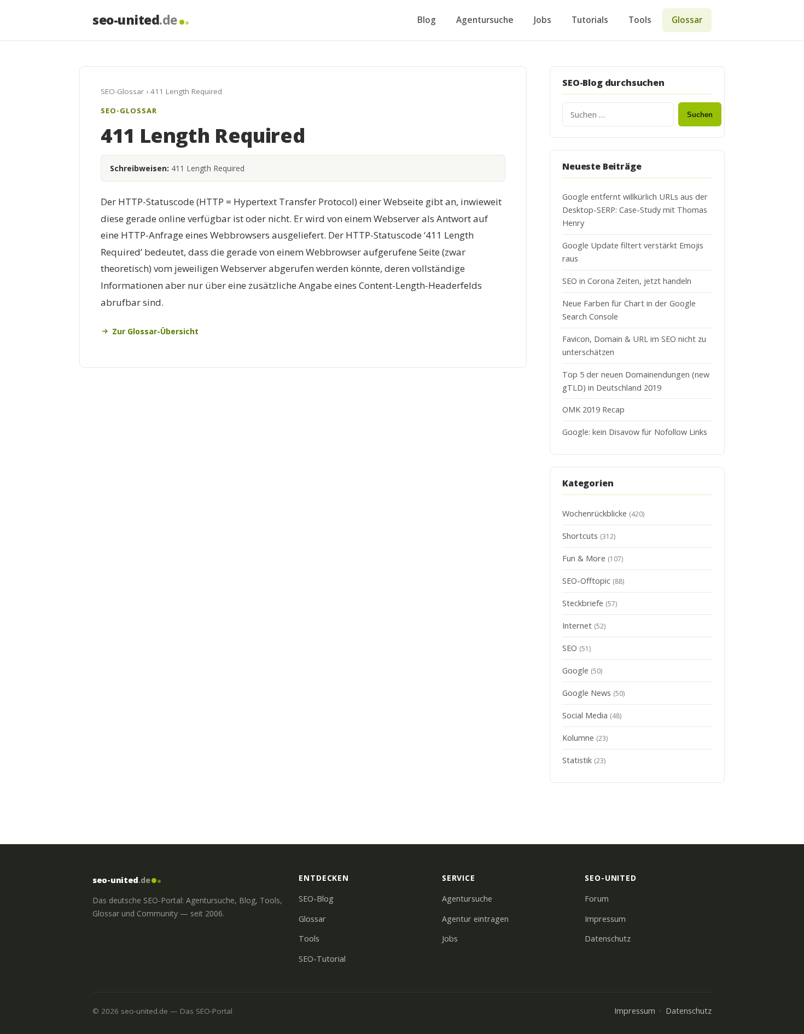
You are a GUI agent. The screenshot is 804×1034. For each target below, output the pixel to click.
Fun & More (583, 558)
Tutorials (590, 20)
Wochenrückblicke (594, 513)
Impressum (605, 919)
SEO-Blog (316, 898)
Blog (426, 20)
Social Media (585, 715)
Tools (639, 20)
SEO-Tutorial (322, 959)
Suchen (700, 115)
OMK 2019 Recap (593, 409)
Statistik (577, 760)
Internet (577, 625)
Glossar (687, 20)
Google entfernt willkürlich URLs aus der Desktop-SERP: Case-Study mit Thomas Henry (635, 209)
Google (575, 670)
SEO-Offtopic (586, 581)
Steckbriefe (582, 603)
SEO (569, 648)
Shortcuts (580, 536)
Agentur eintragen (475, 919)
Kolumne (578, 738)
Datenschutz (608, 938)
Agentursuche (485, 20)
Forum (597, 898)
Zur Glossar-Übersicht (155, 331)
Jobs (542, 20)
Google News (586, 693)
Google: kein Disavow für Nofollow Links (634, 432)
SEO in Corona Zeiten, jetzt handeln (626, 281)
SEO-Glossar (122, 91)
